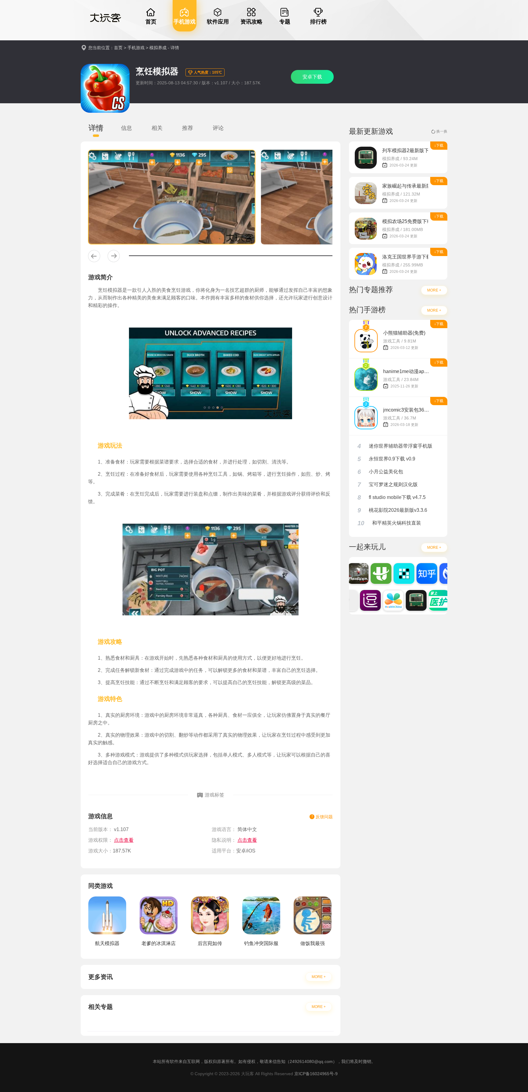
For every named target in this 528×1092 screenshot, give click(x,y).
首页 (118, 47)
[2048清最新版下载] (397, 573)
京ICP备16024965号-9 (316, 1073)
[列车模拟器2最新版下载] (409, 600)
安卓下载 (312, 76)
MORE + (319, 977)
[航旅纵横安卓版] (374, 573)
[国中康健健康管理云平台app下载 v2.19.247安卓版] (386, 600)
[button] (94, 256)
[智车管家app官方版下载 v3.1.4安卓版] (442, 573)
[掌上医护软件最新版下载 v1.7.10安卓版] (432, 600)
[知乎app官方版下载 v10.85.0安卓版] (419, 573)
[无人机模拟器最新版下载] (351, 573)
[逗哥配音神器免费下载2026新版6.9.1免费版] (363, 600)
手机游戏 (136, 47)
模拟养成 (158, 47)
